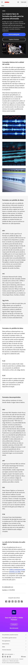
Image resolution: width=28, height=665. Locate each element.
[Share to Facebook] (6, 601)
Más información (14, 628)
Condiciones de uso (5, 660)
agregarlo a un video (14, 571)
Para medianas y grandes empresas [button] (9, 637)
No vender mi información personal (8, 662)
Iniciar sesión (23, 2)
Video (2, 5)
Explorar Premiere (14, 39)
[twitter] (7, 656)
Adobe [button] (3, 646)
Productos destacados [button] (6, 649)
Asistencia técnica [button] (5, 643)
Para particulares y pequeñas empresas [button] (10, 634)
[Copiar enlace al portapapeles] (22, 601)
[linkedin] (10, 656)
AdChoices (17, 662)
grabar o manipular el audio (17, 569)
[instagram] (5, 656)
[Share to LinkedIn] (12, 601)
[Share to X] (9, 601)
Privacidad (21, 659)
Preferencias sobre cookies (14, 660)
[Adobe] (7, 2)
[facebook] (3, 656)
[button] (18, 2)
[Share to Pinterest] (16, 601)
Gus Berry (4, 590)
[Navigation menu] (2, 2)
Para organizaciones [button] (6, 640)
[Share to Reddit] (19, 601)
